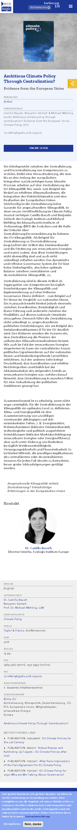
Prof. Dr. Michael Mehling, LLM (24, 608)
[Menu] (70, 6)
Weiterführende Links (20, 733)
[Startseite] (6, 6)
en (57, 6)
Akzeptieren (12, 824)
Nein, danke (33, 824)
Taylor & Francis (14, 630)
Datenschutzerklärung (37, 817)
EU (14, 699)
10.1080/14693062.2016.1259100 (23, 676)
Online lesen (38, 148)
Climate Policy (13, 619)
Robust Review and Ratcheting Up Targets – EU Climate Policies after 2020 (35, 752)
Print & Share (72, 83)
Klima (7, 699)
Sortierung (51, 3)
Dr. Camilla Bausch (16, 600)
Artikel (8, 101)
